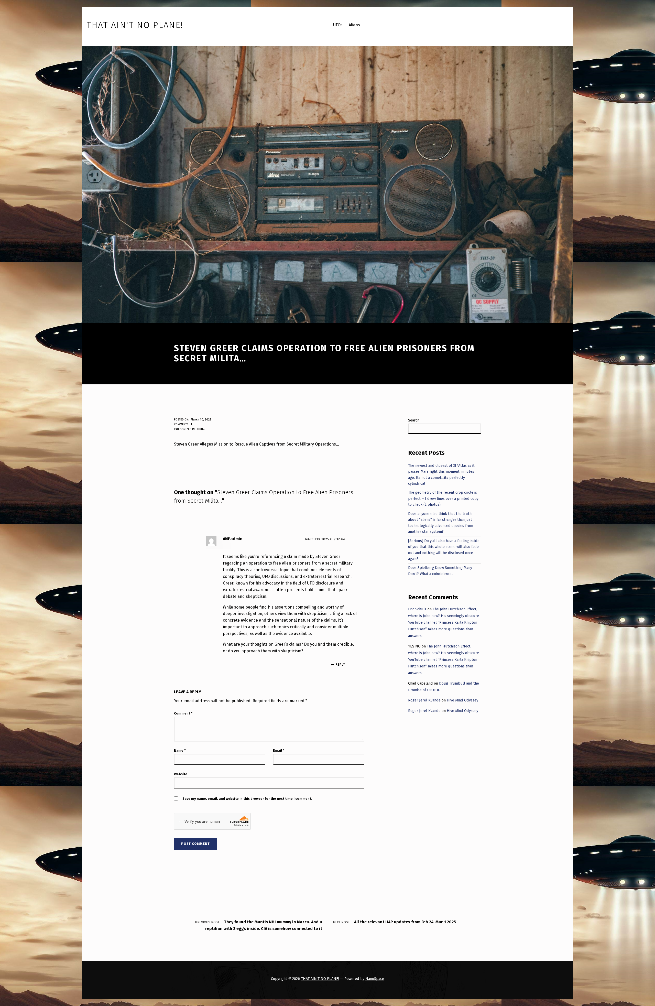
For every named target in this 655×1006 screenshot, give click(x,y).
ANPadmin (233, 538)
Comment (183, 713)
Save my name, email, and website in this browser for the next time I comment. (247, 799)
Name (180, 750)
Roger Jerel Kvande (424, 700)
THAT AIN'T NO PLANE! (320, 978)
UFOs (201, 429)
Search (413, 420)
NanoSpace (374, 978)
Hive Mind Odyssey (462, 700)
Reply (340, 664)
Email (278, 750)
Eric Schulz (417, 609)
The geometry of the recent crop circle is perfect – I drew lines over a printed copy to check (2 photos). (443, 498)
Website (180, 774)
